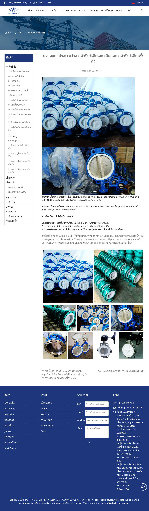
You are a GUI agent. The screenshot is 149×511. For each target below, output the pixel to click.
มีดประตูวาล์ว (14, 140)
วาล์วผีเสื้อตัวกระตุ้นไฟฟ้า (19, 122)
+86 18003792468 (44, 3)
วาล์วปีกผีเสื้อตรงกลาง (18, 100)
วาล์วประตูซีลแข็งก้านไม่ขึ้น (19, 147)
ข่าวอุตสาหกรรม (36, 33)
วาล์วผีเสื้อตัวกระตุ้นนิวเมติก (19, 129)
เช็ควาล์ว (10, 178)
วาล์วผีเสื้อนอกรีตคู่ (16, 105)
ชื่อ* (79, 404)
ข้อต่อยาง (11, 212)
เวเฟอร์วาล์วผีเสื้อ (16, 76)
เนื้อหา (80, 429)
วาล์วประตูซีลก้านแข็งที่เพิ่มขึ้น (19, 171)
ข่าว (130, 11)
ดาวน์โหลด (107, 11)
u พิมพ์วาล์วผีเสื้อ (15, 95)
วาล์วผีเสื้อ (11, 67)
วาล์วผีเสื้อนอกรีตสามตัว (19, 109)
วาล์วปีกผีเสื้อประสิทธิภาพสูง (19, 116)
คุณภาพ (93, 11)
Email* (80, 412)
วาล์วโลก (11, 202)
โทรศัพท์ (81, 421)
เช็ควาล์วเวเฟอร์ (15, 187)
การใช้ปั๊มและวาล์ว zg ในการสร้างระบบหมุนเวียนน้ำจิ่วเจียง (65, 376)
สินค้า (54, 11)
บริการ (82, 11)
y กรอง (9, 207)
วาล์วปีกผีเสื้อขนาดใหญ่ (18, 71)
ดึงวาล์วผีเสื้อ (14, 81)
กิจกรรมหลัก (69, 11)
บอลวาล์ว (11, 198)
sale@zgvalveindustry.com (19, 3)
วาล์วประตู (11, 136)
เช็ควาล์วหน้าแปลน (17, 192)
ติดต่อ (119, 11)
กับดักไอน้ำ (11, 221)
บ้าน (30, 11)
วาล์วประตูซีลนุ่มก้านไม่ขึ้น (19, 155)
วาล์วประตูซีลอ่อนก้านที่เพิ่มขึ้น (19, 163)
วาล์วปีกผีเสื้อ (14, 85)
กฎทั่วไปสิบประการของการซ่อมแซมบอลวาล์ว (121, 371)
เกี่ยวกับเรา (41, 11)
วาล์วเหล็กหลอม (14, 216)
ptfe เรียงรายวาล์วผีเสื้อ (18, 90)
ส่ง (89, 442)
